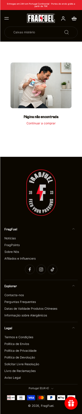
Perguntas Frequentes (20, 302)
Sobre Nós (11, 251)
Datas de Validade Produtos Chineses (30, 309)
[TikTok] (52, 269)
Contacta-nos (14, 295)
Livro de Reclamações (20, 371)
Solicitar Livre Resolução (21, 364)
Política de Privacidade (20, 351)
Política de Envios (16, 344)
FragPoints (12, 245)
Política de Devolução (19, 357)
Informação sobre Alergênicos (25, 315)
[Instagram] (41, 269)
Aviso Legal (12, 378)
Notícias (10, 238)
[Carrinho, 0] (73, 18)
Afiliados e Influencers (20, 258)
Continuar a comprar (41, 123)
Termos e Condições (18, 337)
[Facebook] (30, 269)
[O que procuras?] (66, 32)
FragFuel (47, 405)
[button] (6, 18)
